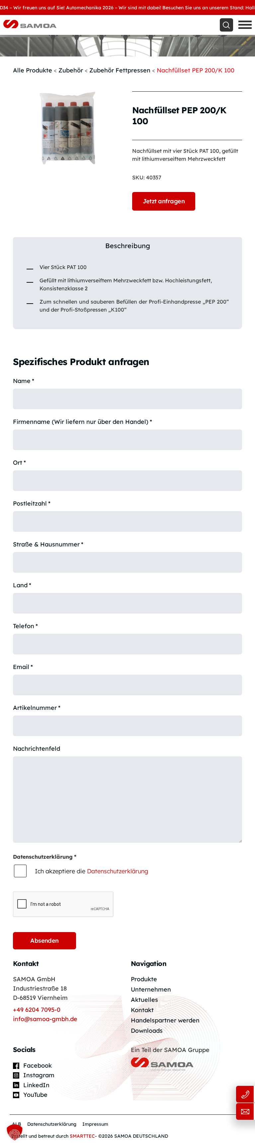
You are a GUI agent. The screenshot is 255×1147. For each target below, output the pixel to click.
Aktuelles (144, 1000)
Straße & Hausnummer (48, 544)
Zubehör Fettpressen (119, 70)
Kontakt (142, 1010)
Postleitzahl (31, 503)
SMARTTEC (82, 1136)
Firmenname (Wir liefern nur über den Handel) (82, 422)
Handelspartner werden (165, 1020)
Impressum (95, 1124)
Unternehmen (151, 989)
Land (22, 585)
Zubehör (70, 70)
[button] (14, 1132)
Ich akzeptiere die (91, 871)
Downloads (147, 1030)
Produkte (144, 979)
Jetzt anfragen (164, 201)
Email (23, 667)
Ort (19, 462)
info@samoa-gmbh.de (45, 1019)
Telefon (25, 626)
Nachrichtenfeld (36, 748)
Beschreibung (127, 245)
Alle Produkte (32, 70)
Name (23, 381)
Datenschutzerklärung (117, 871)
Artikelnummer (36, 708)
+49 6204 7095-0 (36, 1009)
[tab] (127, 245)
